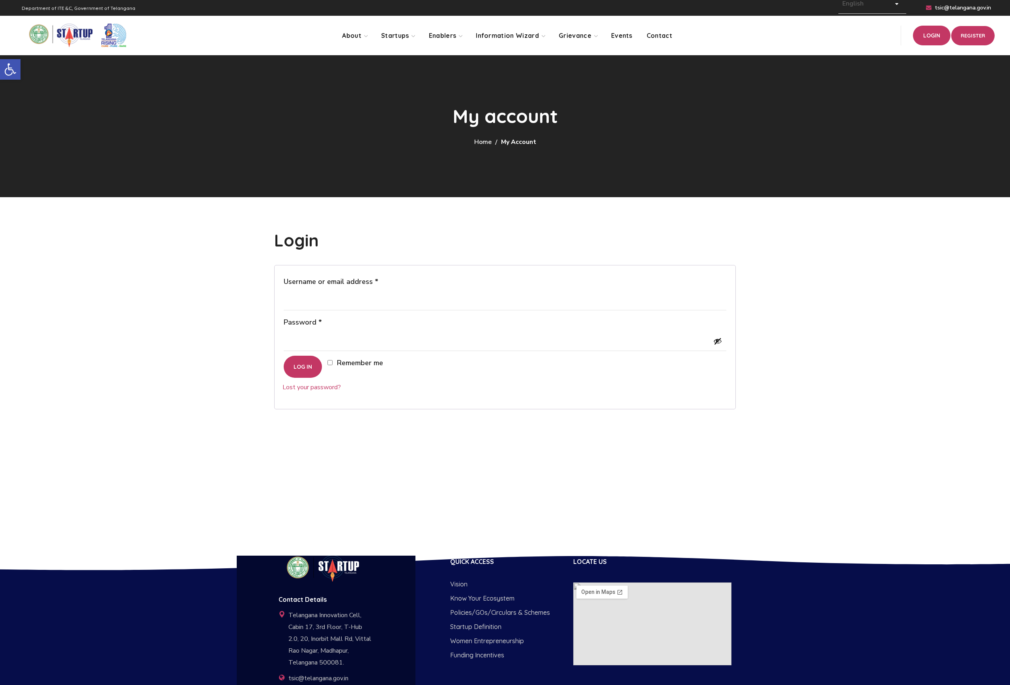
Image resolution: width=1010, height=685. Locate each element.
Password (317, 321)
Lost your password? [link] (311, 387)
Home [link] (483, 142)
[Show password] (717, 341)
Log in (303, 366)
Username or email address (346, 280)
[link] (10, 69)
